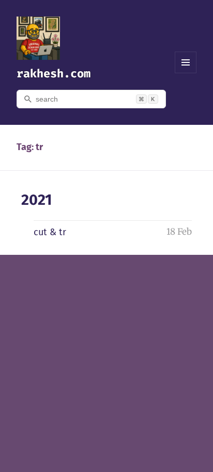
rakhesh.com (53, 73)
